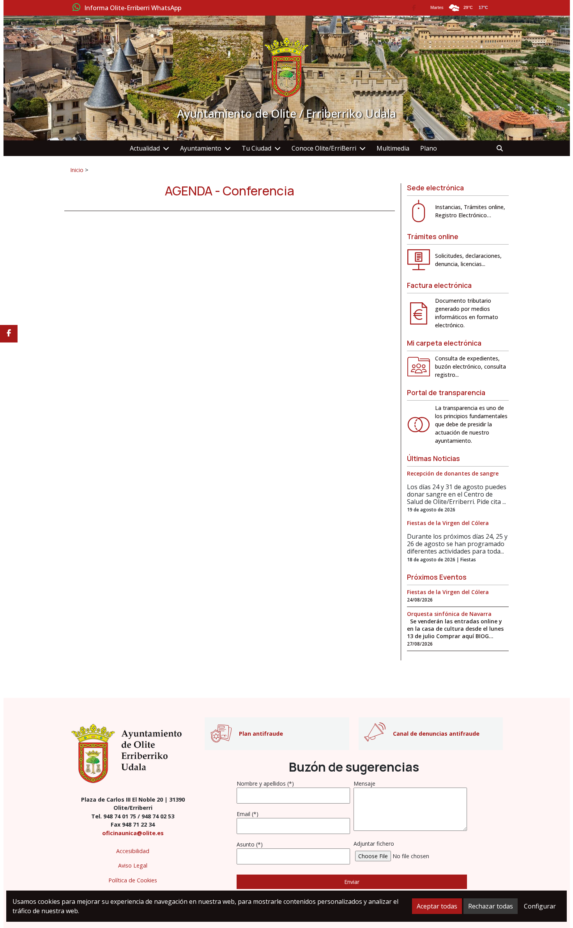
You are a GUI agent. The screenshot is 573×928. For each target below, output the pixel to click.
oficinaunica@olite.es (133, 833)
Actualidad (145, 148)
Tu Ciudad (256, 148)
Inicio (76, 170)
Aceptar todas (437, 906)
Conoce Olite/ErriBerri (324, 148)
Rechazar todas (490, 906)
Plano (428, 148)
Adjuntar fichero (374, 843)
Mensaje (364, 783)
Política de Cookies (132, 880)
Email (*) (247, 814)
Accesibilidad (132, 851)
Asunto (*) (250, 844)
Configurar (540, 906)
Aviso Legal (132, 865)
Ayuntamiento (200, 148)
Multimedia (393, 148)
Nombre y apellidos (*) (265, 783)
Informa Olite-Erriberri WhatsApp (132, 8)
